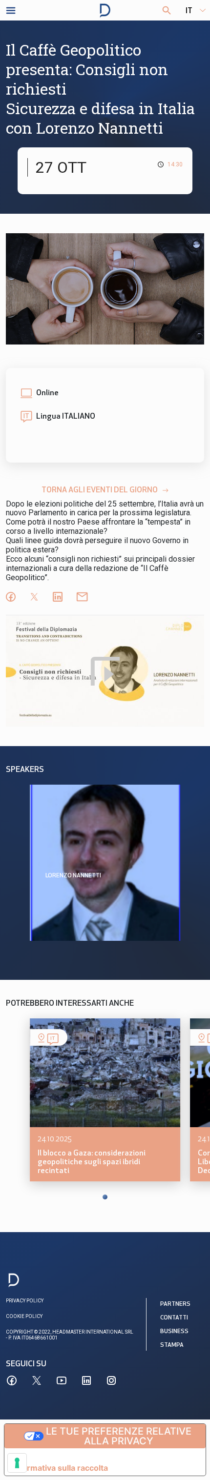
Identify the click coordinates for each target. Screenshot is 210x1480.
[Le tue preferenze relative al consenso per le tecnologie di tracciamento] (17, 1463)
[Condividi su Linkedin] (58, 597)
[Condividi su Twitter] (34, 597)
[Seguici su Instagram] (111, 1380)
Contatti (174, 1318)
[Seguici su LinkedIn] (86, 1380)
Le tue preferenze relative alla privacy (118, 1436)
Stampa (172, 1345)
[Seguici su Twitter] (36, 1380)
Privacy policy (24, 1300)
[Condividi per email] (82, 597)
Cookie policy (24, 1316)
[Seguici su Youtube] (61, 1380)
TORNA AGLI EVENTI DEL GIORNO (100, 490)
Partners (175, 1304)
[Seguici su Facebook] (12, 1380)
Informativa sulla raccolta (60, 1468)
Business (174, 1332)
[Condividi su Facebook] (11, 597)
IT (189, 11)
